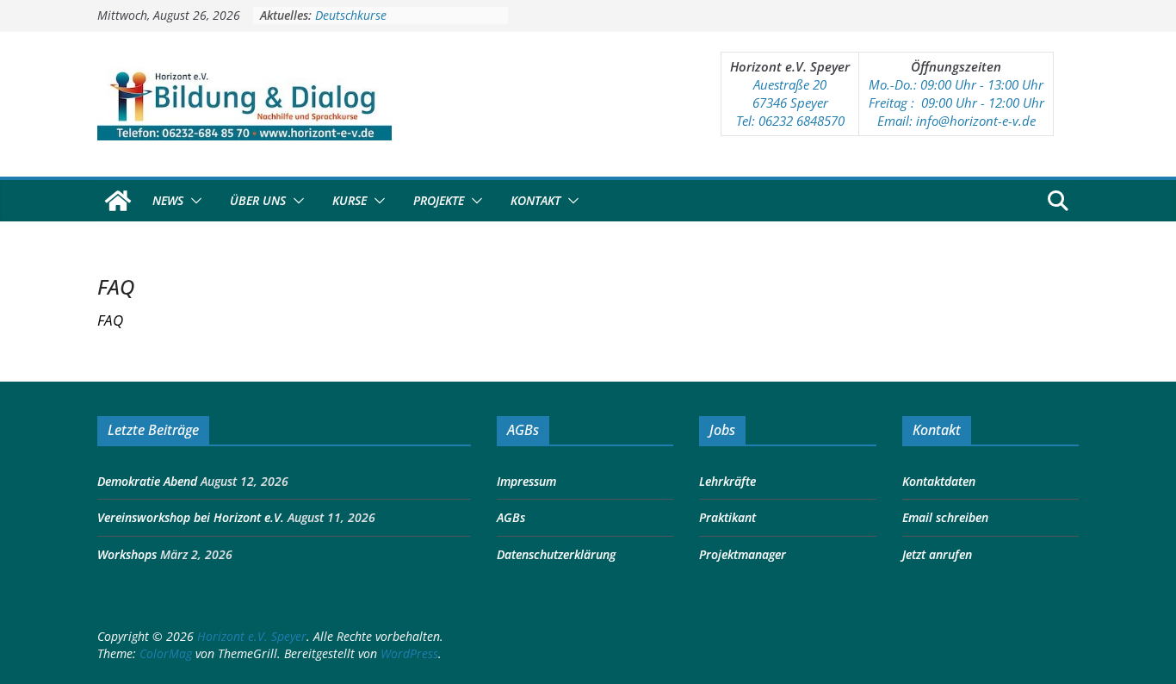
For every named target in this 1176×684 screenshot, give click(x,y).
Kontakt (535, 200)
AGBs (511, 517)
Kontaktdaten (938, 481)
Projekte (438, 200)
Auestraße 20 (789, 84)
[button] (192, 201)
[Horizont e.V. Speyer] (118, 200)
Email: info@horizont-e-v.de (956, 120)
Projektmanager (742, 554)
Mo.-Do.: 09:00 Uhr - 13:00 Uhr (956, 84)
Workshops (127, 554)
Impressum (526, 481)
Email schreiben (945, 517)
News (167, 200)
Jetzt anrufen (937, 554)
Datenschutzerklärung (556, 554)
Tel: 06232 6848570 (790, 120)
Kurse (349, 200)
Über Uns (258, 200)
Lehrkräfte (727, 481)
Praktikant (727, 517)
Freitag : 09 (902, 102)
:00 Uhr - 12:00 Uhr (989, 102)
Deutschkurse (351, 17)
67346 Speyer (790, 102)
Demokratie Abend (147, 481)
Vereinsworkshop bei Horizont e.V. (190, 517)
